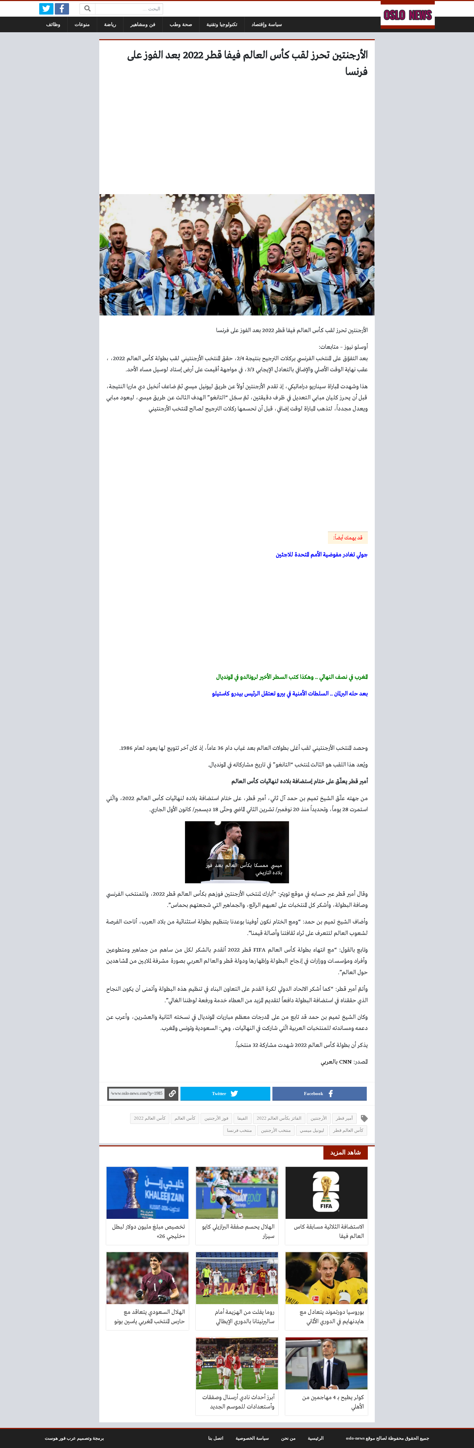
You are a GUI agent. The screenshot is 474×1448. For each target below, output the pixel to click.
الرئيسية (316, 1438)
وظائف (53, 24)
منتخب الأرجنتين (276, 1130)
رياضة (110, 24)
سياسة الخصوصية (252, 1438)
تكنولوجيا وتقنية (221, 24)
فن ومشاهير (142, 24)
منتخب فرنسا (239, 1130)
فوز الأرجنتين (216, 1118)
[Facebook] (62, 9)
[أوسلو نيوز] (408, 15)
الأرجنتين (319, 1118)
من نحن (288, 1438)
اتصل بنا (215, 1438)
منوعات (82, 24)
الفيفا (242, 1118)
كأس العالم (185, 1118)
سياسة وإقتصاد (267, 24)
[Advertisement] (237, 138)
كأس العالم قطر (348, 1130)
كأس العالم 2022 (150, 1118)
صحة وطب (181, 24)
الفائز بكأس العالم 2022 (279, 1118)
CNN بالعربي (336, 1062)
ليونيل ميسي (312, 1130)
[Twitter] (46, 9)
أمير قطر (344, 1118)
